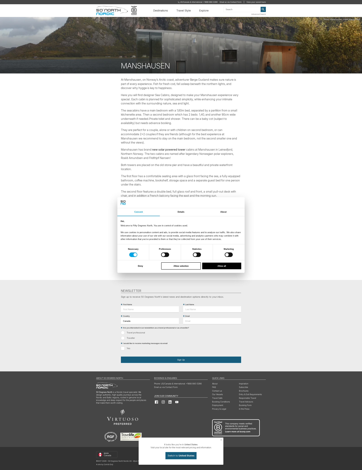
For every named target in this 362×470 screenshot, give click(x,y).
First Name (127, 304)
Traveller (131, 338)
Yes (128, 348)
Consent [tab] (138, 212)
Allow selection (181, 266)
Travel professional (136, 332)
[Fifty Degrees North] (112, 10)
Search (263, 9)
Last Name (189, 304)
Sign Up (181, 359)
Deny (140, 266)
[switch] (165, 254)
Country (126, 316)
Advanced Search (258, 14)
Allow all (221, 266)
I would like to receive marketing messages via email (145, 343)
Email (187, 316)
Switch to (181, 455)
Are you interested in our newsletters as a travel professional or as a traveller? (156, 328)
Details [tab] (181, 212)
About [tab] (223, 212)
